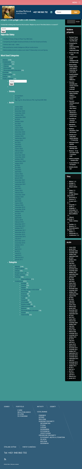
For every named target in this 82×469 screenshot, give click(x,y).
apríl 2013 (18, 255)
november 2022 (20, 157)
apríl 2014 (18, 249)
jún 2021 (17, 186)
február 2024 (19, 130)
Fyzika (23, 298)
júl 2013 (17, 251)
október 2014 (19, 245)
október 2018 (19, 211)
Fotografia (24, 296)
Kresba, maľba (25, 304)
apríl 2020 (18, 201)
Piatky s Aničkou (8, 79)
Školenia (23, 308)
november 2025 (20, 113)
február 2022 (19, 176)
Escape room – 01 (20, 273)
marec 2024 (19, 128)
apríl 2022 (18, 172)
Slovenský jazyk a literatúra (12, 70)
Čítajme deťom (7, 74)
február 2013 (19, 257)
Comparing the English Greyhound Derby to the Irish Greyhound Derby (25, 42)
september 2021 (20, 184)
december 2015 (20, 232)
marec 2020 (19, 203)
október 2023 (19, 136)
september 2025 (20, 117)
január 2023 (19, 153)
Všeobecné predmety (47, 435)
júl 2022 (17, 165)
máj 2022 (18, 169)
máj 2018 (18, 215)
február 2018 (19, 222)
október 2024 (19, 121)
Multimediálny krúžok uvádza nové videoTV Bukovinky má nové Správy (25, 50)
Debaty (5, 76)
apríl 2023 (18, 146)
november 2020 (20, 195)
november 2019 (20, 207)
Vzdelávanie (7, 62)
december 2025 (20, 111)
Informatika (7, 68)
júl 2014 (17, 247)
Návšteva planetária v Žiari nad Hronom (74, 130)
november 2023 (20, 134)
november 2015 (20, 234)
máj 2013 (18, 253)
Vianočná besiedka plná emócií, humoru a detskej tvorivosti (73, 85)
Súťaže (23, 312)
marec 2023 (19, 148)
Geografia (24, 300)
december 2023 (20, 132)
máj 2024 (18, 125)
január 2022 (19, 178)
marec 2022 (19, 174)
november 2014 (20, 243)
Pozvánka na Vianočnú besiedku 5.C (73, 120)
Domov (7, 407)
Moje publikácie (26, 279)
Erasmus (24, 294)
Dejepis (23, 287)
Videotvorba (7, 64)
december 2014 (20, 241)
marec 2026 (19, 107)
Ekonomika (24, 292)
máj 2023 (18, 144)
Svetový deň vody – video (11, 44)
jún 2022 (17, 167)
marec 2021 (19, 190)
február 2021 (19, 192)
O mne (20, 410)
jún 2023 (17, 142)
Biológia (23, 283)
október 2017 (19, 228)
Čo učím (17, 98)
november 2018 (20, 209)
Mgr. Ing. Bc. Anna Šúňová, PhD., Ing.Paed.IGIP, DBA (31, 100)
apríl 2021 (18, 188)
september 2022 (20, 161)
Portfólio (5, 72)
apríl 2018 (18, 218)
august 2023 (19, 140)
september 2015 (20, 236)
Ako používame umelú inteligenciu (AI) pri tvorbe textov (20, 47)
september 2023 (20, 138)
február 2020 (19, 205)
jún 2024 (17, 123)
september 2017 (20, 230)
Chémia (6, 66)
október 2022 (19, 159)
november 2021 (20, 182)
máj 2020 (18, 199)
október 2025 (19, 115)
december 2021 (20, 180)
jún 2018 (17, 213)
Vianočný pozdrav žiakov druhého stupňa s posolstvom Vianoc (74, 95)
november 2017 (20, 226)
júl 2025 (17, 119)
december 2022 (20, 155)
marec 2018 (19, 220)
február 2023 (19, 151)
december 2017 (20, 224)
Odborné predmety (27, 306)
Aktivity (5, 60)
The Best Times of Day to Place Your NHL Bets (17, 39)
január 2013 (19, 259)
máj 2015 (18, 238)
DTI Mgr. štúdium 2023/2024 (30, 289)
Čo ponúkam (19, 96)
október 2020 (19, 197)
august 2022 (19, 163)
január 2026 (19, 109)
